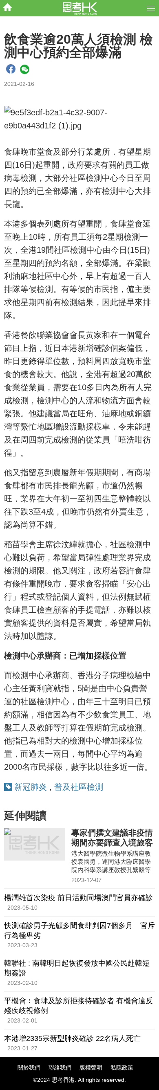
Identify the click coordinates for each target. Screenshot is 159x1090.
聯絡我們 (60, 1067)
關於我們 (29, 1067)
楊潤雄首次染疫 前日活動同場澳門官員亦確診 (78, 898)
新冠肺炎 (30, 786)
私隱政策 (121, 1067)
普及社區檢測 (78, 786)
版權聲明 (91, 1067)
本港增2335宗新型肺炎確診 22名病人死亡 (72, 1038)
